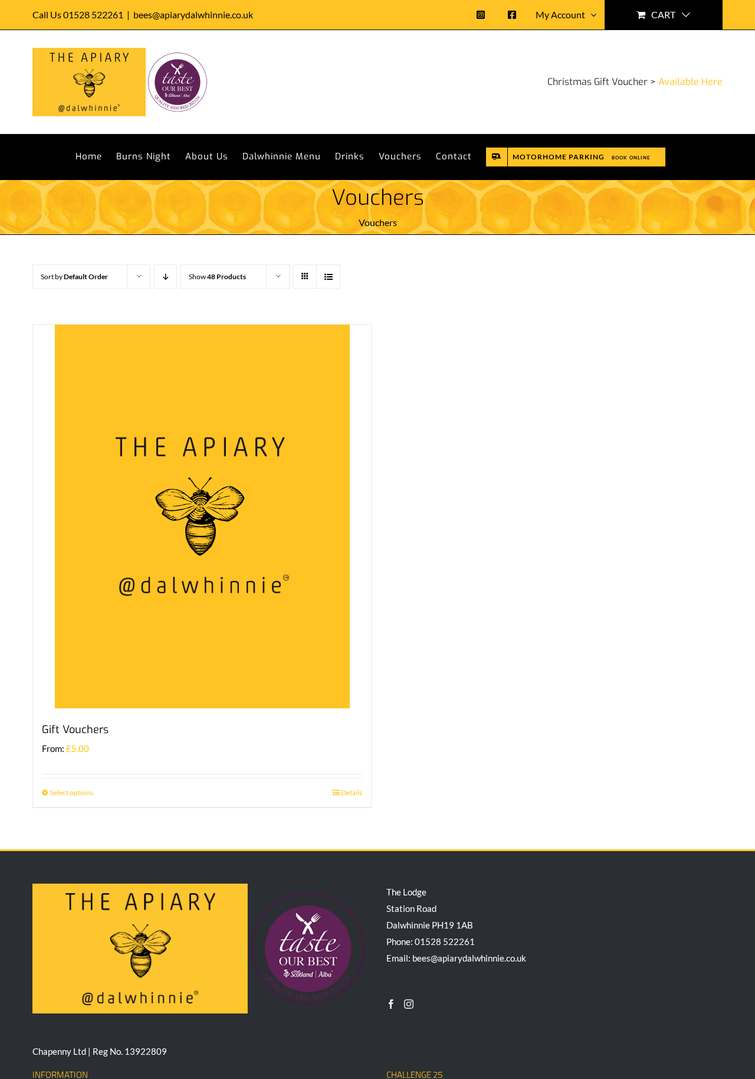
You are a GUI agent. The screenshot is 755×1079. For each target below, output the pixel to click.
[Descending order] (165, 276)
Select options (71, 792)
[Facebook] (391, 1004)
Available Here (690, 82)
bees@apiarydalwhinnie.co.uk (193, 14)
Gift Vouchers (75, 729)
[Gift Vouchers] (202, 516)
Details (351, 792)
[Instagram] (408, 1004)
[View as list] (328, 276)
